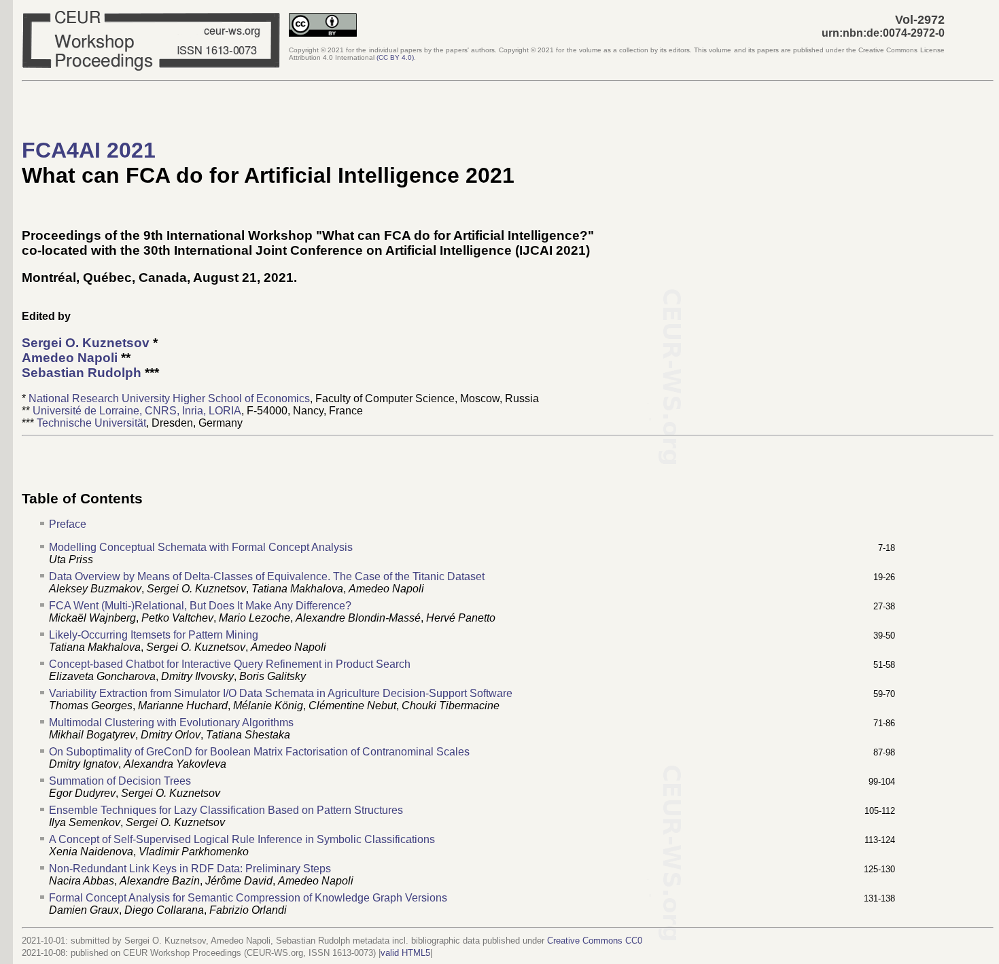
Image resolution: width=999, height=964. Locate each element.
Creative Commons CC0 (594, 940)
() (395, 57)
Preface (67, 524)
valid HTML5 (405, 953)
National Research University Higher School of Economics (169, 398)
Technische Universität (91, 423)
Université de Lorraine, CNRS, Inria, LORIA (137, 410)
